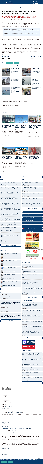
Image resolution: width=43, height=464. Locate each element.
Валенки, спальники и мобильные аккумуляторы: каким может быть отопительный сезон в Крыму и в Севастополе (34, 126)
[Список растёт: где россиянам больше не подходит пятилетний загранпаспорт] (34, 147)
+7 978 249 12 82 (5, 408)
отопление (37, 121)
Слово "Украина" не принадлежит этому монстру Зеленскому (9, 296)
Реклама (24, 7)
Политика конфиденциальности (32, 459)
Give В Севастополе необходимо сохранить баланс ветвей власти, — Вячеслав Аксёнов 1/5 (31, 58)
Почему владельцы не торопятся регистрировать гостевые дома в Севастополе (15, 90)
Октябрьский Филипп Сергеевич (10, 253)
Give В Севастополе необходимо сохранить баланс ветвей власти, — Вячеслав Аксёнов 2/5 (32, 58)
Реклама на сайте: (6, 448)
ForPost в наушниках (28, 231)
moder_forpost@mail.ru (9, 406)
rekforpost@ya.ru (5, 454)
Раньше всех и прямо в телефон (31, 223)
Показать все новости (11, 245)
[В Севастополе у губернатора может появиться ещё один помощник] (6, 78)
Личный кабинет (32, 176)
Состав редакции (5, 426)
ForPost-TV (4, 423)
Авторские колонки (6, 422)
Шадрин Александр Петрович (9, 285)
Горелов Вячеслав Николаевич (10, 281)
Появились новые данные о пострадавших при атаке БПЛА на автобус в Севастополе (8, 126)
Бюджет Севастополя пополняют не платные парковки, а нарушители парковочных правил (10, 235)
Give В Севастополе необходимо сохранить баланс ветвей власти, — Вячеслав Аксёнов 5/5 (35, 58)
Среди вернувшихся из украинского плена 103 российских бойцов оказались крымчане (20, 126)
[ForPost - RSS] (26, 428)
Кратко (3, 425)
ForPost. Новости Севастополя (18, 432)
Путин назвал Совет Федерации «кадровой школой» (36, 89)
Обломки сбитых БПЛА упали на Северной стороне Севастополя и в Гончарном (10, 213)
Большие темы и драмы (29, 225)
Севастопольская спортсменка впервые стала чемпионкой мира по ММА (9, 188)
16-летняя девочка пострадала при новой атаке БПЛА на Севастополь (10, 193)
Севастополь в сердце (28, 220)
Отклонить (4, 461)
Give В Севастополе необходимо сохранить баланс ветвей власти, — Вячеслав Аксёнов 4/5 (34, 58)
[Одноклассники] (6, 58)
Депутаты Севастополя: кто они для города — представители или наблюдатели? (10, 303)
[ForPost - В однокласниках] (30, 428)
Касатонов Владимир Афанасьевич (11, 264)
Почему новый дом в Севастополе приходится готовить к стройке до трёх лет (10, 183)
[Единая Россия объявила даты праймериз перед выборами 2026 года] (26, 68)
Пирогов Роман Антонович (9, 278)
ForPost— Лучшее (14, 430)
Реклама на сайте (6, 392)
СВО (25, 121)
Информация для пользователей (15, 412)
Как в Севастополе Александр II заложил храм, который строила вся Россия (10, 223)
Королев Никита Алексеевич (9, 271)
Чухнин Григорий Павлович (9, 274)
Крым (12, 7)
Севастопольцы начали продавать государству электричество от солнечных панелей (31, 276)
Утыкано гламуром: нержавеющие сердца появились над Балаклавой (9, 309)
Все (3, 7)
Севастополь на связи (28, 212)
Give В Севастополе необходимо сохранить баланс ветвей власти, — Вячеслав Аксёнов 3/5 (33, 58)
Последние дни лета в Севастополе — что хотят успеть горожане (21, 157)
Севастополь (7, 7)
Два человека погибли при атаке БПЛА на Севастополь (10, 240)
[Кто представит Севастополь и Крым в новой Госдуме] (6, 68)
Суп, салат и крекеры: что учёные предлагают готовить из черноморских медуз (9, 198)
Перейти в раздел (10, 289)
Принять (10, 461)
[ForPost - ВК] (27, 428)
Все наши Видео (27, 214)
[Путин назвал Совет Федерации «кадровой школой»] (26, 87)
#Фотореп (19, 7)
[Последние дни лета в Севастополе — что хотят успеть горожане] (21, 147)
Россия (15, 7)
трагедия (11, 121)
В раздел (11, 320)
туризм (11, 153)
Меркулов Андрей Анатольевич (10, 260)
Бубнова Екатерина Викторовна (10, 257)
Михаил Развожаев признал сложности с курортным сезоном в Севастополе (7, 158)
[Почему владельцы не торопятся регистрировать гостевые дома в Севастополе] (6, 87)
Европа (38, 153)
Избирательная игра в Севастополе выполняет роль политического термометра (10, 316)
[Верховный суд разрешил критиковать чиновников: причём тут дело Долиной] (26, 78)
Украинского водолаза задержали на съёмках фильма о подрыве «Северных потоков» (30, 189)
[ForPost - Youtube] (29, 428)
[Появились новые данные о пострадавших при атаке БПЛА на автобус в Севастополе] (8, 115)
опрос (25, 153)
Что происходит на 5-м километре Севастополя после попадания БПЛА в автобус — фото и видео (9, 229)
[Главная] (9, 1)
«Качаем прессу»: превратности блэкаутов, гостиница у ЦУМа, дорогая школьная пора (10, 218)
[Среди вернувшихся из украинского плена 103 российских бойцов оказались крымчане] (21, 115)
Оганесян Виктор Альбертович (10, 267)
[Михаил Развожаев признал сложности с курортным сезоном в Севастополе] (8, 147)
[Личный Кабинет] (34, 1)
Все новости (4, 420)
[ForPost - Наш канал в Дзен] (31, 428)
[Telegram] (9, 58)
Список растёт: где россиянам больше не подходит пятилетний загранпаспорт (33, 158)
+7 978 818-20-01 (5, 452)
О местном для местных (29, 217)
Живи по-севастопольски (29, 228)
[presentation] (4, 139)
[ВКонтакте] (3, 58)
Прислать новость (10, 176)
